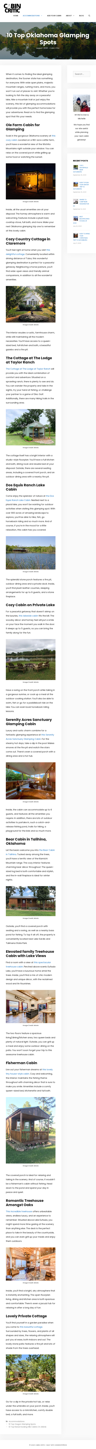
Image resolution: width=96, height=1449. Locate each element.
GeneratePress (61, 1445)
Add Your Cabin (54, 15)
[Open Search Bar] (89, 16)
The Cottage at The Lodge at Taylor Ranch (28, 368)
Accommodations (31, 15)
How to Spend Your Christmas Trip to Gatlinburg (81, 237)
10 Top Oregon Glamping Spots (22, 1424)
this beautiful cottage (31, 1326)
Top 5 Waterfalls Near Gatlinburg (80, 169)
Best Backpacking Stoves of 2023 (81, 220)
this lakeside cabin (28, 615)
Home (15, 15)
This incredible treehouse (19, 1211)
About (69, 15)
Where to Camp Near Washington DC (81, 203)
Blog (81, 15)
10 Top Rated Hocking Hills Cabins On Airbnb (27, 1427)
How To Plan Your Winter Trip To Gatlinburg (81, 186)
